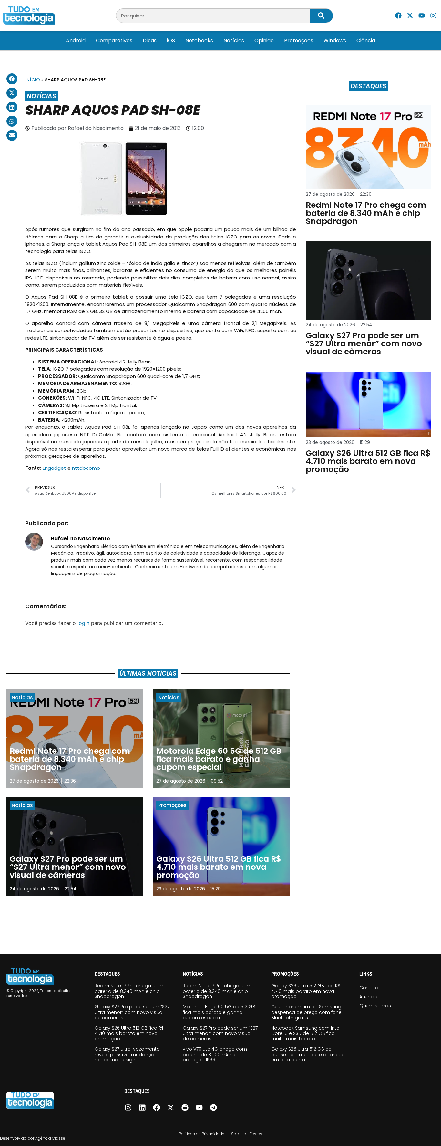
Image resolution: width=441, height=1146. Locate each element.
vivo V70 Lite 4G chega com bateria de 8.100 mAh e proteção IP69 (215, 1054)
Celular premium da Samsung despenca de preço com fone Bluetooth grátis (306, 1012)
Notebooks (199, 40)
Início (32, 80)
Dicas (150, 40)
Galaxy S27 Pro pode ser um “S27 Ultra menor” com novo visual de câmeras (132, 1012)
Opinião (264, 40)
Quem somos (375, 1006)
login (83, 623)
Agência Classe (50, 1138)
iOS (171, 40)
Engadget (54, 468)
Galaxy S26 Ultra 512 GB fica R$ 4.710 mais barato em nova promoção (129, 1033)
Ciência (365, 40)
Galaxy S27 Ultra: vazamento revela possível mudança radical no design (127, 1054)
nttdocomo (86, 468)
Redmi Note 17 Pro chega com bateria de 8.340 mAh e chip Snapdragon (129, 991)
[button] (11, 78)
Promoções (298, 40)
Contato (368, 987)
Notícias (233, 40)
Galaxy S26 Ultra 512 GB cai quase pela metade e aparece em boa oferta (307, 1054)
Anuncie (368, 997)
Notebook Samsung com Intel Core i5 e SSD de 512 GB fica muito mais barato (305, 1033)
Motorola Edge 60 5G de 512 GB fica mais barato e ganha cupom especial (219, 1012)
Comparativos (114, 40)
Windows (334, 40)
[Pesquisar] (321, 16)
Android (76, 40)
